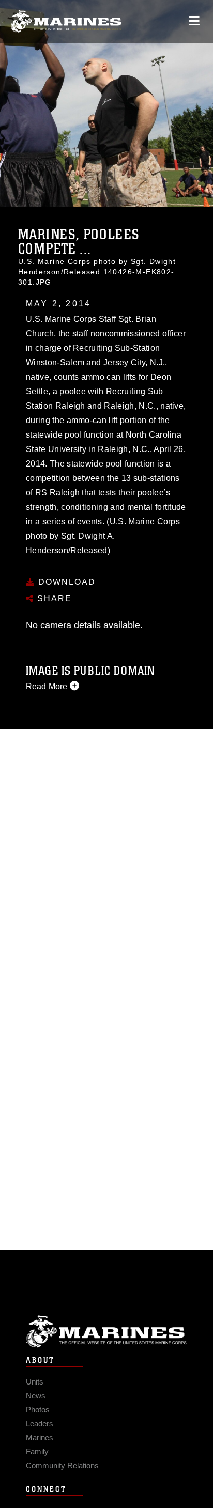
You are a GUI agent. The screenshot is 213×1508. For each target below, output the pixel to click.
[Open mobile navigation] (194, 20)
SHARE (53, 598)
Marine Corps (106, 1331)
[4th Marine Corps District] (65, 21)
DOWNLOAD (65, 582)
